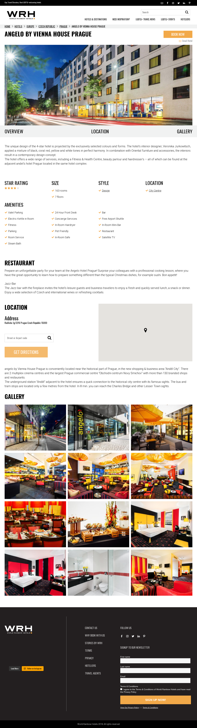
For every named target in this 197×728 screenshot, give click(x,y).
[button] (145, 330)
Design (106, 190)
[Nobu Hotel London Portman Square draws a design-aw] (41, 651)
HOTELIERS (185, 19)
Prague (63, 26)
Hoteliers (90, 665)
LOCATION (100, 131)
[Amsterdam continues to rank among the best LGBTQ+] (41, 642)
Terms (88, 650)
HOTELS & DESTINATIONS (96, 19)
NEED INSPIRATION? (121, 19)
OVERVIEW (14, 131)
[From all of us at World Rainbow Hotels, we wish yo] (26, 660)
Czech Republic (47, 26)
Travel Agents (93, 673)
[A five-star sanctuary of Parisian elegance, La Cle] (11, 651)
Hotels (18, 26)
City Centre (155, 190)
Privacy (89, 658)
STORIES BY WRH (93, 643)
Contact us (91, 628)
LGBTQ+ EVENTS (168, 19)
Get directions (26, 352)
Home (7, 26)
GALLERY (184, 131)
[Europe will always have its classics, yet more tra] (41, 660)
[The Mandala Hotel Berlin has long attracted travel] (26, 642)
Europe (30, 26)
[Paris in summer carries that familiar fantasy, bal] (11, 660)
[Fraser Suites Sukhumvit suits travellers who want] (11, 642)
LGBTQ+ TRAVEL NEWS (145, 19)
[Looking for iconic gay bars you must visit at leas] (26, 651)
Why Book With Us (95, 635)
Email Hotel (187, 41)
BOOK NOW (178, 34)
